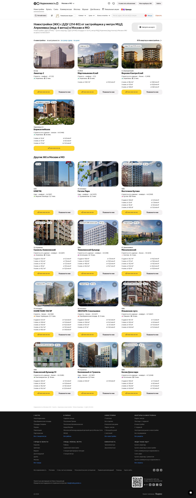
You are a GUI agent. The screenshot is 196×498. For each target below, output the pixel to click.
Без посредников (140, 433)
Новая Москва (68, 427)
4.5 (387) (92, 375)
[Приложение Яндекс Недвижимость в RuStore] (160, 484)
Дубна (36, 457)
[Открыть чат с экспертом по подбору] (191, 493)
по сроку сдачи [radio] (66, 40)
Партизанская (38, 433)
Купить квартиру (140, 445)
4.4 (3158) (150, 194)
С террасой (138, 427)
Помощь (119, 470)
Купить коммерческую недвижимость (147, 459)
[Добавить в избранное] (70, 46)
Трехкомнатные (110, 445)
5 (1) (94, 76)
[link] (158, 3)
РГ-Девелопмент (127, 247)
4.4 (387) (49, 194)
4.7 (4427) (150, 314)
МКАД (65, 433)
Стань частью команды (64, 470)
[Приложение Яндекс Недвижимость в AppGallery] (157, 484)
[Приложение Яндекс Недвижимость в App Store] (150, 484)
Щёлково (37, 448)
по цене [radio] (76, 40)
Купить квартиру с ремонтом (144, 457)
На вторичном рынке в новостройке (147, 430)
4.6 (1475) (93, 194)
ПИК (123, 189)
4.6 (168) (51, 314)
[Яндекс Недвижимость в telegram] (161, 470)
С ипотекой (108, 433)
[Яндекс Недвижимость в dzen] (157, 470)
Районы (66, 445)
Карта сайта (128, 470)
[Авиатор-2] (54, 56)
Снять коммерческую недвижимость (147, 451)
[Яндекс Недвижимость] (46, 3)
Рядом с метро (109, 427)
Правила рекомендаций (106, 470)
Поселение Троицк (69, 421)
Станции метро (68, 454)
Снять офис (138, 454)
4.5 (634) (148, 253)
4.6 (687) (62, 253)
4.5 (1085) (60, 375)
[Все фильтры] (52, 15)
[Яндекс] (158, 494)
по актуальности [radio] (53, 40)
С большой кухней (111, 430)
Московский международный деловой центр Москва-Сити (83, 430)
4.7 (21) (51, 76)
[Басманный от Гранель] (98, 354)
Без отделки (109, 421)
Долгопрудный (39, 454)
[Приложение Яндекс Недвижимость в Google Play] (153, 484)
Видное (36, 451)
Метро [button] (150, 15)
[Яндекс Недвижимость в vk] (154, 470)
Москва (36, 459)
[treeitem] (39, 9)
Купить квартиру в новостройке (145, 448)
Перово (36, 427)
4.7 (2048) (150, 375)
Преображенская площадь (42, 421)
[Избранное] (109, 3)
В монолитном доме (111, 424)
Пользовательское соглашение (85, 470)
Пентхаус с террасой (141, 421)
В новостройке (139, 424)
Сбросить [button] (158, 15)
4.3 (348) (105, 253)
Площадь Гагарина (40, 424)
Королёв (37, 445)
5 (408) (147, 76)
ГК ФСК (80, 71)
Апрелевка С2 (38, 127)
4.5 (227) (95, 314)
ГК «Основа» (82, 189)
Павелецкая (38, 430)
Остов (36, 71)
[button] (113, 3)
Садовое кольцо (68, 418)
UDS (35, 189)
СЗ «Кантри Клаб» (128, 71)
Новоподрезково (39, 418)
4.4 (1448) (61, 132)
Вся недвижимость (40, 470)
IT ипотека (108, 418)
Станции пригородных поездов (73, 451)
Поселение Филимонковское (73, 424)
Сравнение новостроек (71, 448)
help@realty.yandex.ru (74, 483)
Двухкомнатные (110, 448)
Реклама (52, 470)
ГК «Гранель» (38, 247)
